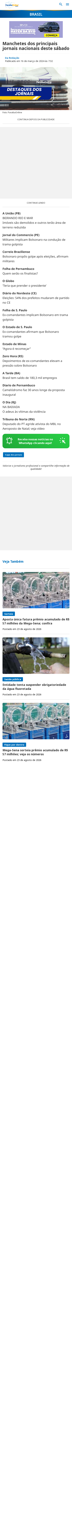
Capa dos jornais (13, 454)
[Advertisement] (36, 163)
